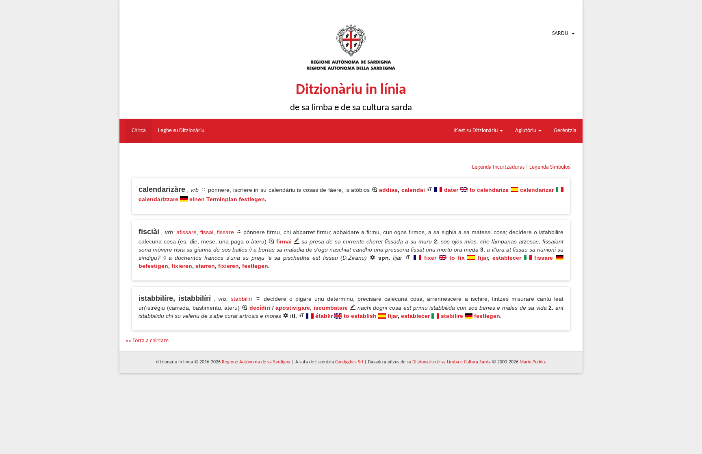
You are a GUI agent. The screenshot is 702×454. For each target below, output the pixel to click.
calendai (413, 190)
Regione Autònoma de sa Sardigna (256, 362)
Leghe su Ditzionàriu (181, 131)
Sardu (560, 33)
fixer (430, 257)
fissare (225, 232)
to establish (360, 316)
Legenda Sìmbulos (549, 167)
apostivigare (292, 307)
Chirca (139, 131)
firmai (284, 241)
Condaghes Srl (349, 362)
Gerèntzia (565, 131)
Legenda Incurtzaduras (498, 167)
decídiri (259, 307)
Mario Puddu (532, 362)
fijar (483, 257)
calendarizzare (158, 199)
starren (205, 266)
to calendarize (489, 190)
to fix (457, 257)
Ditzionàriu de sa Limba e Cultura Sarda (451, 362)
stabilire (452, 316)
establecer (506, 257)
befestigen (153, 266)
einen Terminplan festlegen (227, 199)
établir (324, 316)
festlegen (255, 266)
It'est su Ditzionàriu (476, 131)
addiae (388, 190)
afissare (186, 232)
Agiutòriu (526, 131)
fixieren (181, 266)
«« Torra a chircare (147, 341)
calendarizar (537, 190)
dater (451, 190)
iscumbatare (331, 307)
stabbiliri (241, 298)
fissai (206, 232)
